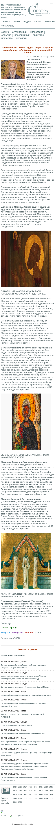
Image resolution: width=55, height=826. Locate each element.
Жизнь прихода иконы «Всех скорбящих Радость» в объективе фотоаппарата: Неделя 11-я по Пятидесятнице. (25, 743)
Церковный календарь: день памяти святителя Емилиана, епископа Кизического (23, 704)
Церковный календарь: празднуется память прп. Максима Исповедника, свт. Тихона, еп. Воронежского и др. (23, 677)
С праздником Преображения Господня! (16, 725)
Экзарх (5, 32)
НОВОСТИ (50, 22)
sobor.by (6, 623)
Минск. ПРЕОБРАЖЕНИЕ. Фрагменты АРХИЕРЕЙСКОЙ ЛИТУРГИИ (22, 715)
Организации (19, 32)
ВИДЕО (27, 22)
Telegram (5, 632)
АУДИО (37, 22)
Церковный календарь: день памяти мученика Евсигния (22, 733)
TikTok (38, 632)
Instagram (17, 632)
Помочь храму (8, 627)
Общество (38, 35)
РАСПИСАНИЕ (7, 26)
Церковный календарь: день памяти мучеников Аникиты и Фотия (26, 695)
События (6, 35)
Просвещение (22, 35)
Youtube (28, 632)
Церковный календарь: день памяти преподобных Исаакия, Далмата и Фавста (24, 778)
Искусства (7, 38)
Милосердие (36, 32)
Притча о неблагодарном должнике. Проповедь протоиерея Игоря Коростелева (26, 754)
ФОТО (17, 22)
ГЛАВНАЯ (5, 22)
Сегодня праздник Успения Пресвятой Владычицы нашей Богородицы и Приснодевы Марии (23, 666)
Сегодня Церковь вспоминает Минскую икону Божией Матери (25, 687)
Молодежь (21, 38)
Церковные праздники (13, 655)
